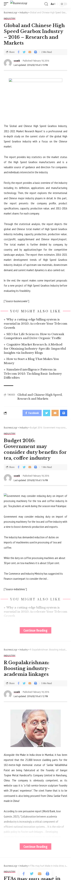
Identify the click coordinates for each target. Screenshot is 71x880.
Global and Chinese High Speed (39, 394)
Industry (10, 18)
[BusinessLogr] (18, 4)
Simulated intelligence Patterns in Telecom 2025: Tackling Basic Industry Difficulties (33, 374)
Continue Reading (35, 630)
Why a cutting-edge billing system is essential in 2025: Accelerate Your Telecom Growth (35, 323)
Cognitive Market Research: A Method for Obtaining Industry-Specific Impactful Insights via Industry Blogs (35, 348)
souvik (17, 60)
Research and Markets (32, 398)
